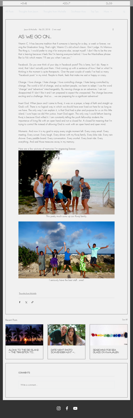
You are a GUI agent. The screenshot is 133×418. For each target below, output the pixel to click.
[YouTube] (75, 408)
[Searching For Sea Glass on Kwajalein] (108, 334)
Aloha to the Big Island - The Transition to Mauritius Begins (24, 351)
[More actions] (113, 29)
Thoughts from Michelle (54, 11)
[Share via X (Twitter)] (26, 302)
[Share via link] (32, 302)
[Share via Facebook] (19, 302)
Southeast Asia (78, 11)
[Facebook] (66, 408)
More (106, 11)
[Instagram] (58, 408)
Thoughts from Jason (28, 11)
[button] (124, 12)
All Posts (9, 11)
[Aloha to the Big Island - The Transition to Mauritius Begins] (24, 334)
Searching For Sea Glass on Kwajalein (106, 351)
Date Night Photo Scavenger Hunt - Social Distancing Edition (66, 351)
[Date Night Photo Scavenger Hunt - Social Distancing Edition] (66, 334)
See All (125, 319)
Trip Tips (95, 11)
